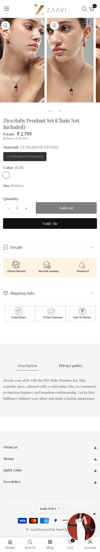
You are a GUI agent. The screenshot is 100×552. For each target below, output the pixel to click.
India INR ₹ (48, 509)
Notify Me (50, 223)
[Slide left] (40, 111)
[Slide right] (60, 111)
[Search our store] (85, 9)
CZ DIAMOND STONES (25, 157)
